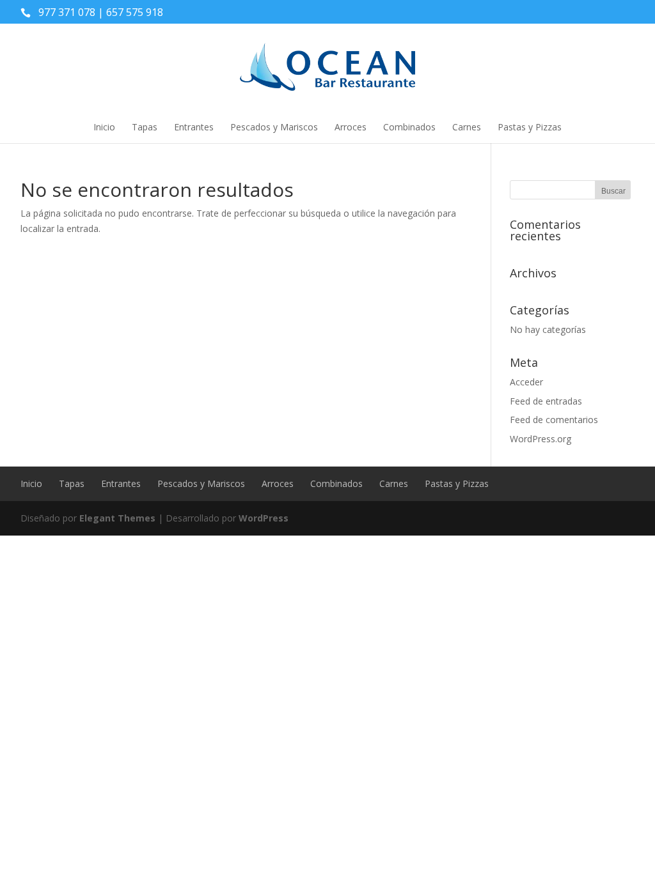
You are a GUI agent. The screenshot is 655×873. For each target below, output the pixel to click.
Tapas (144, 127)
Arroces (351, 127)
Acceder (526, 382)
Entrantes (194, 127)
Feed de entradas (546, 401)
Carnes (466, 127)
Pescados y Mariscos (274, 127)
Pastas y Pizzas (530, 127)
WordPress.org (540, 439)
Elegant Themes (117, 518)
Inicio (104, 127)
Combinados (409, 127)
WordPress (263, 518)
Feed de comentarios (554, 419)
